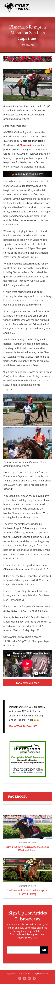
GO (44, 950)
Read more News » (27, 682)
